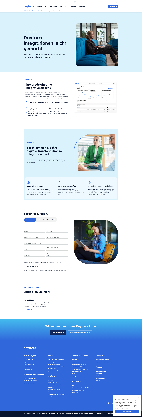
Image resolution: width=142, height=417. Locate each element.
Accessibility (69, 413)
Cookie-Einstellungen (127, 411)
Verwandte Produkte (58, 10)
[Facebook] (108, 403)
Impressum (100, 413)
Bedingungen (60, 413)
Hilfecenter (95, 2)
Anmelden (101, 2)
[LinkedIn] (112, 403)
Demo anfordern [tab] (30, 219)
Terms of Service (59, 270)
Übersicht (40, 10)
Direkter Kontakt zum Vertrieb (84, 2)
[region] (127, 405)
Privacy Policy (50, 270)
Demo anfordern (31, 266)
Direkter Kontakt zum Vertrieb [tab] (47, 219)
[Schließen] (139, 397)
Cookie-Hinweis (78, 413)
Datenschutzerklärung (48, 262)
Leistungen (48, 10)
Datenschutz (52, 413)
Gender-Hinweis (88, 413)
